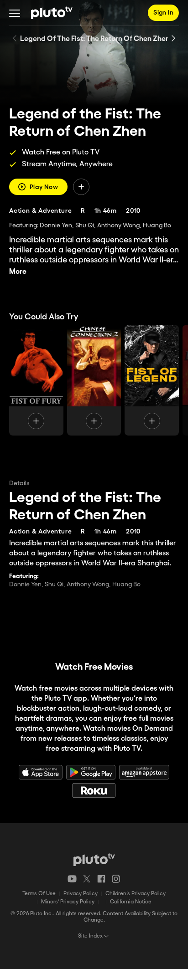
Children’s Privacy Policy (135, 894)
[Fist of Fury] (36, 380)
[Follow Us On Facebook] (101, 878)
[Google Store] (90, 772)
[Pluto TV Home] (52, 13)
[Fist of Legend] (152, 380)
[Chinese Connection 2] (94, 380)
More (17, 272)
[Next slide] (173, 38)
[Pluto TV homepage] (94, 860)
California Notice (130, 902)
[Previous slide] (14, 38)
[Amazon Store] (144, 772)
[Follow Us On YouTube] (72, 878)
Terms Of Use (39, 894)
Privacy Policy (80, 894)
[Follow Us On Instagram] (115, 878)
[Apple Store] (41, 772)
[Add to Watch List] (81, 187)
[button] (14, 13)
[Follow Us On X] (86, 878)
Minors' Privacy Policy (67, 902)
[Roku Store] (94, 790)
